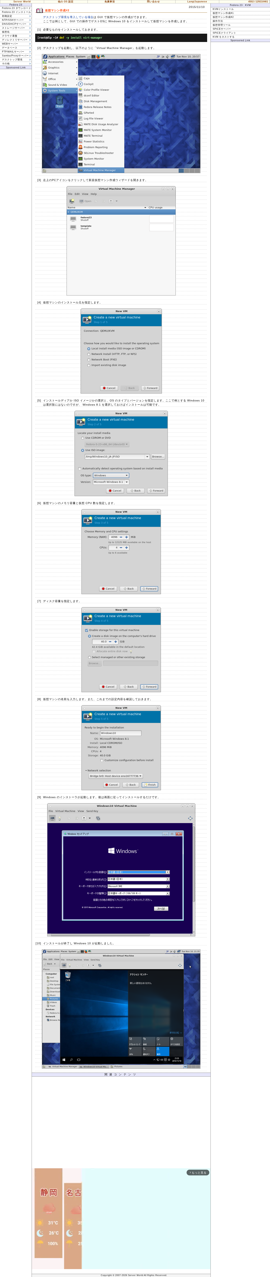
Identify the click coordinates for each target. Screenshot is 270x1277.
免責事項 (110, 1)
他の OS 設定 (66, 1)
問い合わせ (153, 1)
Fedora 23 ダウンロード (16, 8)
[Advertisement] (121, 1123)
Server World (22, 1)
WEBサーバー (10, 44)
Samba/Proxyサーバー (15, 55)
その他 (6, 63)
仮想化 (6, 32)
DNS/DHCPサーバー (14, 24)
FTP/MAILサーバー (13, 52)
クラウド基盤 (9, 36)
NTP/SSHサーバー (13, 20)
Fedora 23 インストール (16, 12)
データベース (9, 48)
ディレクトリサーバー (15, 40)
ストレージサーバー (13, 28)
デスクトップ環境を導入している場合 (68, 17)
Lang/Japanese (197, 1)
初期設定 (7, 16)
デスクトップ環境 (12, 59)
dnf (61, 37)
